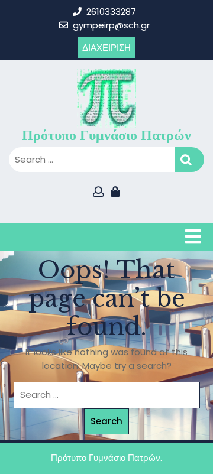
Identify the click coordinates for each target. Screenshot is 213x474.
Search (189, 160)
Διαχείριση (106, 47)
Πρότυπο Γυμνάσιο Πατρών (106, 135)
